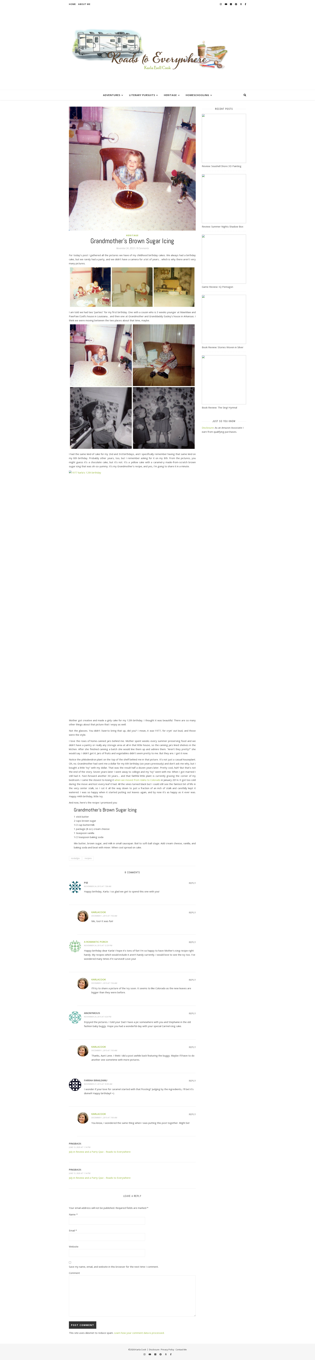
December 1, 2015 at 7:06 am (104, 916)
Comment (74, 1273)
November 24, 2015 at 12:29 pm (98, 945)
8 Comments (142, 248)
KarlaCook (98, 912)
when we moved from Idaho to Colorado (137, 780)
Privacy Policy (167, 1349)
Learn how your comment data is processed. (139, 1332)
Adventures (111, 95)
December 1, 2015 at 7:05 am (104, 1050)
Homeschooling (197, 95)
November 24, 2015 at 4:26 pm (97, 1016)
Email (73, 1230)
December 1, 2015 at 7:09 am (104, 1117)
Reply (192, 883)
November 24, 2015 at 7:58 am (97, 886)
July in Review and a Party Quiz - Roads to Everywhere (100, 1151)
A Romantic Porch (96, 941)
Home (72, 4)
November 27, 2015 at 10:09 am (98, 1084)
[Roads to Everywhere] (157, 49)
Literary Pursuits (142, 95)
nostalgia (75, 858)
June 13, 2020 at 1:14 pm (79, 1147)
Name (73, 1214)
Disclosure (208, 427)
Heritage (170, 95)
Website (73, 1246)
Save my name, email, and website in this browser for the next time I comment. (113, 1266)
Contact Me (181, 1349)
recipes (88, 858)
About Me (84, 4)
